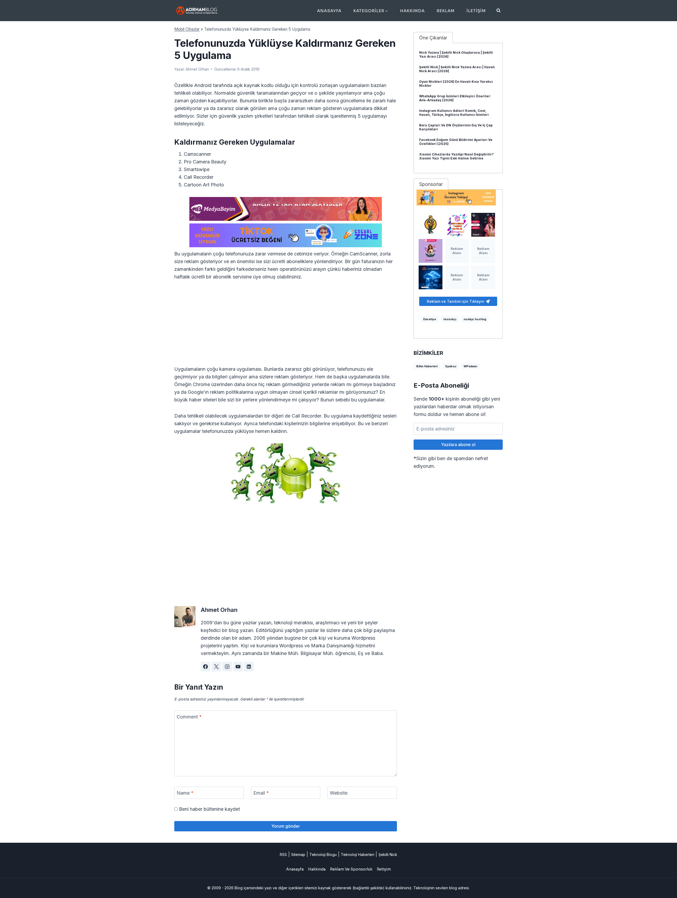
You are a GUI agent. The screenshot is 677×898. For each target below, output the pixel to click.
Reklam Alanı (457, 251)
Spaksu (450, 366)
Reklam (446, 10)
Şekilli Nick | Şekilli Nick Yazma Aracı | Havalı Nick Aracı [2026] (457, 69)
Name (185, 793)
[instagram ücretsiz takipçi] (458, 197)
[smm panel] (285, 209)
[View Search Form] (498, 10)
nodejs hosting (475, 319)
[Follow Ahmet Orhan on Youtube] (238, 666)
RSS (283, 854)
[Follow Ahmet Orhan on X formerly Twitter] (216, 666)
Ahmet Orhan (197, 69)
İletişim (476, 10)
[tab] (433, 37)
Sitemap (298, 854)
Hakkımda (412, 10)
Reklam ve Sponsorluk (351, 869)
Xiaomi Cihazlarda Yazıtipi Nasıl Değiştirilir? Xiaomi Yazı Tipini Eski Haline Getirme (456, 156)
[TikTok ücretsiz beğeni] (285, 235)
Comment (189, 717)
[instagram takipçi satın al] (457, 225)
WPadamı (470, 366)
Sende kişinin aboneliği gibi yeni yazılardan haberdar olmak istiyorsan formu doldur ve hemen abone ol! (457, 406)
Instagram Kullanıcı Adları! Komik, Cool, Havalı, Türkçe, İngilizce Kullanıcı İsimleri (454, 113)
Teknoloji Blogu (323, 854)
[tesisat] (430, 225)
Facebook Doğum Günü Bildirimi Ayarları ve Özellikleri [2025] (455, 142)
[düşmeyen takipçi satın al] (483, 225)
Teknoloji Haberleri (357, 854)
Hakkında (317, 869)
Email (261, 793)
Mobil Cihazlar (187, 29)
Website (338, 793)
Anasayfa (329, 10)
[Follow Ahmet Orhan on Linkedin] (249, 666)
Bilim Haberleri (427, 366)
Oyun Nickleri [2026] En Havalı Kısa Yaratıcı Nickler (456, 84)
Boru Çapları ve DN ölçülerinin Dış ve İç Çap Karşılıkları (456, 127)
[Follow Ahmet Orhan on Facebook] (205, 666)
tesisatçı (449, 319)
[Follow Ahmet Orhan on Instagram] (227, 666)
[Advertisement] (285, 326)
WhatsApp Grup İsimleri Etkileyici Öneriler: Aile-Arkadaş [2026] (455, 98)
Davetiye (429, 319)
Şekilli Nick (387, 854)
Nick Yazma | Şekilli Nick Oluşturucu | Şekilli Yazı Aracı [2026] (456, 54)
